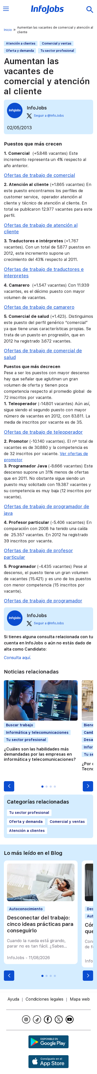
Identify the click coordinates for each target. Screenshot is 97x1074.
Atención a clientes (20, 43)
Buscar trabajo (19, 725)
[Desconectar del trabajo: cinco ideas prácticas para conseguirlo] (40, 899)
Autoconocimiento (26, 909)
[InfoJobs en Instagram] (26, 1019)
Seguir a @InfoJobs (49, 115)
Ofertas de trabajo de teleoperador (43, 432)
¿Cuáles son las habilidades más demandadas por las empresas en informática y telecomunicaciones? (40, 754)
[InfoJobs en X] (59, 1019)
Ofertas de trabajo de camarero (39, 307)
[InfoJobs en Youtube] (70, 1019)
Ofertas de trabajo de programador (43, 600)
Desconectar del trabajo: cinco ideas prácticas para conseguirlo (40, 924)
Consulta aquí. (17, 657)
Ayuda (13, 999)
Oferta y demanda (20, 51)
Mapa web (80, 999)
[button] (9, 786)
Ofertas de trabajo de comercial (39, 175)
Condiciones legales (44, 999)
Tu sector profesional (57, 51)
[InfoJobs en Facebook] (48, 1019)
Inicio (8, 30)
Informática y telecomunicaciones (37, 732)
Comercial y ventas (56, 43)
